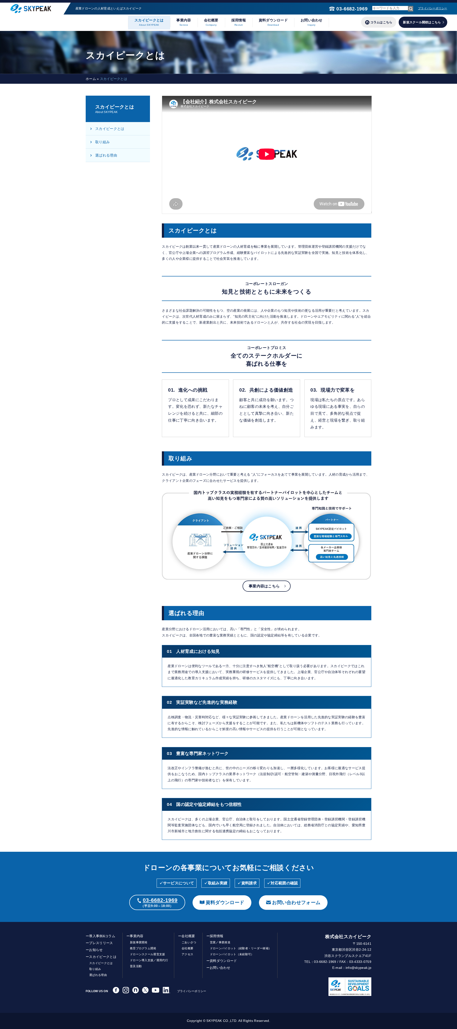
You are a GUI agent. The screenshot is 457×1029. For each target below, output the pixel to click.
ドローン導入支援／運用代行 (149, 960)
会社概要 (211, 22)
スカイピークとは (149, 22)
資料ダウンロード (273, 22)
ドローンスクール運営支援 (147, 954)
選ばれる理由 (106, 155)
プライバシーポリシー (432, 8)
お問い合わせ (312, 22)
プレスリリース (101, 943)
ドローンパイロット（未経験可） (232, 954)
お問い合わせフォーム (296, 902)
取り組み (102, 142)
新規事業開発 (139, 942)
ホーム (91, 79)
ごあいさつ (189, 942)
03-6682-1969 (352, 8)
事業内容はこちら (264, 586)
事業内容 (183, 22)
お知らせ (96, 950)
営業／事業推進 (220, 942)
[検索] (410, 8)
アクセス (187, 954)
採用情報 (238, 22)
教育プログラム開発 (143, 948)
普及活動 (136, 966)
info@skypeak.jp (358, 968)
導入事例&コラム (102, 936)
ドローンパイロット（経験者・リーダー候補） (241, 948)
